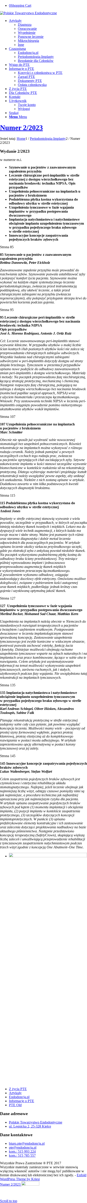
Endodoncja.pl (19, 1097)
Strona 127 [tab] (7, 598)
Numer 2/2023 (21, 128)
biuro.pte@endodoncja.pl (27, 1143)
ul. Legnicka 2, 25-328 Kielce (30, 1126)
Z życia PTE (18, 1089)
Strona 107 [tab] (7, 417)
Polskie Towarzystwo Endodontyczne (35, 1122)
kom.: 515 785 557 (22, 1155)
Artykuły (15, 1093)
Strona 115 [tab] (7, 495)
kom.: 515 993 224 (22, 1151)
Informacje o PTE (21, 1101)
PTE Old (15, 1105)
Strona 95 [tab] (7, 310)
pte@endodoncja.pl (22, 1147)
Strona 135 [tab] (7, 685)
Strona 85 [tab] (7, 247)
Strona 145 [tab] (7, 756)
